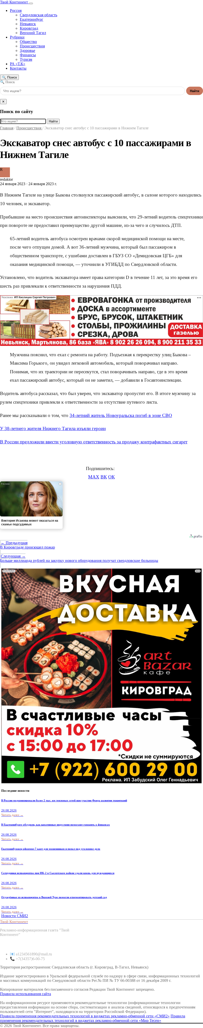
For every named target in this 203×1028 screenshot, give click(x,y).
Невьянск (28, 24)
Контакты (18, 68)
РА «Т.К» (17, 64)
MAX (93, 476)
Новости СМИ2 (14, 916)
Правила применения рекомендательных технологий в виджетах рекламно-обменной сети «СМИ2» (85, 1016)
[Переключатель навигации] (31, 3)
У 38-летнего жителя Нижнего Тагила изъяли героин (53, 428)
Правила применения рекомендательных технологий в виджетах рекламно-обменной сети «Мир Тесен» (92, 1018)
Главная (6, 128)
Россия (16, 10)
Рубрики (17, 37)
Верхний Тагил (33, 33)
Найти (194, 91)
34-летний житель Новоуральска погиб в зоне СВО (121, 415)
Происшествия (32, 46)
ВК (104, 476)
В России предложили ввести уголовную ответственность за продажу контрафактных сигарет (93, 441)
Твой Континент (14, 2)
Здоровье (27, 50)
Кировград (29, 28)
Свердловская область (38, 15)
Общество (28, 42)
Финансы (28, 55)
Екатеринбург (31, 19)
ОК (111, 476)
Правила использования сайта (25, 994)
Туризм (26, 59)
